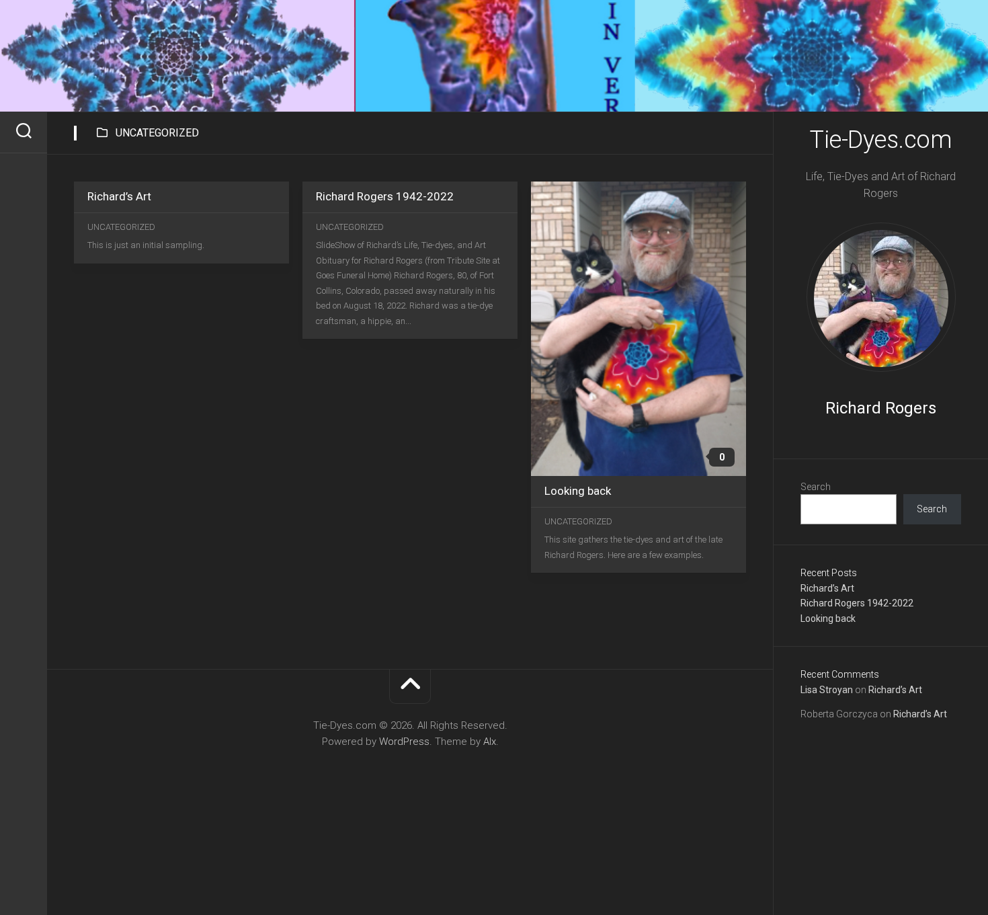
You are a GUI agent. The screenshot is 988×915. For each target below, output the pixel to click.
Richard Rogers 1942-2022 (856, 603)
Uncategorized (121, 227)
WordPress (404, 741)
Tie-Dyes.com (881, 140)
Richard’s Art (827, 588)
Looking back (828, 618)
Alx (489, 741)
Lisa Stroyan (826, 689)
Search (815, 486)
